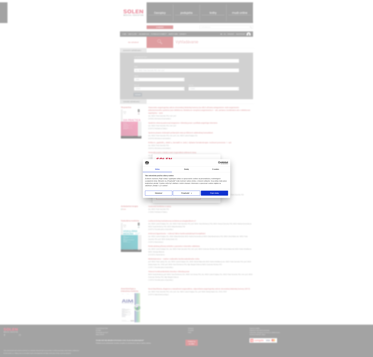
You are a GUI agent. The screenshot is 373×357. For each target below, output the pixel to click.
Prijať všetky (214, 193)
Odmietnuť (158, 193)
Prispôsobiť (185, 193)
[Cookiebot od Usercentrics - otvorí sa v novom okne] (219, 162)
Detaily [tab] (186, 169)
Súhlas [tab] (157, 169)
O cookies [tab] (215, 169)
